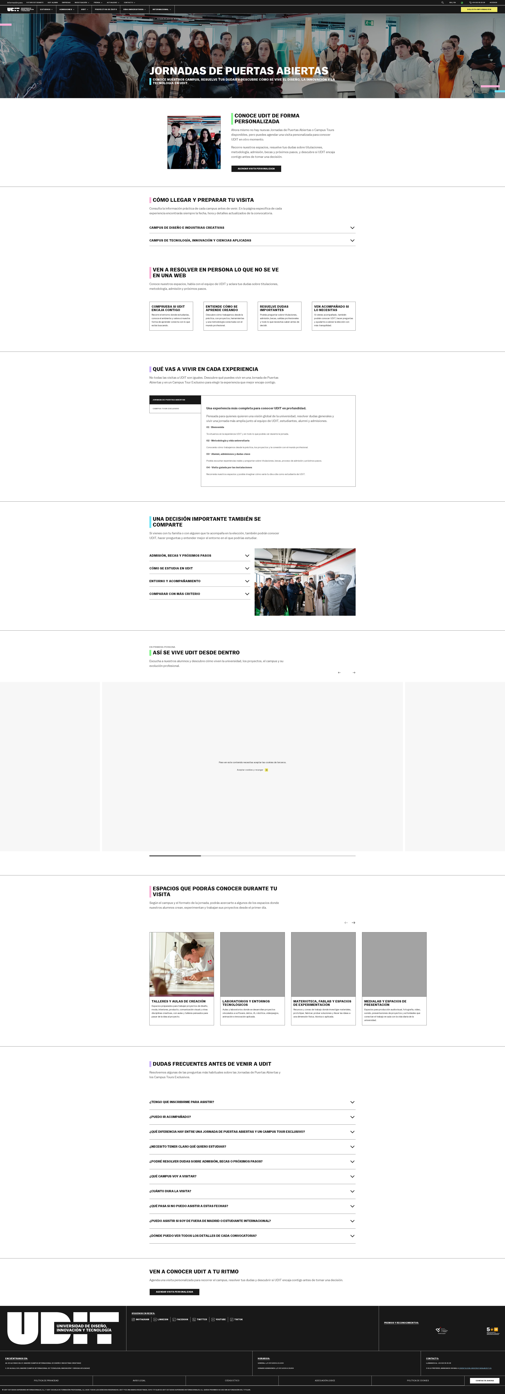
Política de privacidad (46, 1381)
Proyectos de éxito (106, 9)
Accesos (493, 2)
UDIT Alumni (53, 2)
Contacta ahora (485, 1381)
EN (455, 2)
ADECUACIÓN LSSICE (325, 1381)
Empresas (66, 2)
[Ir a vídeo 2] (226, 855)
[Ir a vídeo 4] (330, 855)
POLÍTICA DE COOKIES (418, 1381)
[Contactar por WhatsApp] (462, 2)
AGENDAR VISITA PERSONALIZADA (256, 169)
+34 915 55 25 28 (478, 2)
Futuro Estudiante (34, 2)
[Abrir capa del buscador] (442, 2)
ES (451, 2)
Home (151, 18)
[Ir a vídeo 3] (278, 855)
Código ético (232, 1381)
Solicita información (479, 9)
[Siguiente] (354, 672)
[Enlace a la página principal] (22, 9)
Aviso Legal (139, 1381)
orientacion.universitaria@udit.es (475, 1368)
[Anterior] (339, 672)
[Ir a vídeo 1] (175, 855)
